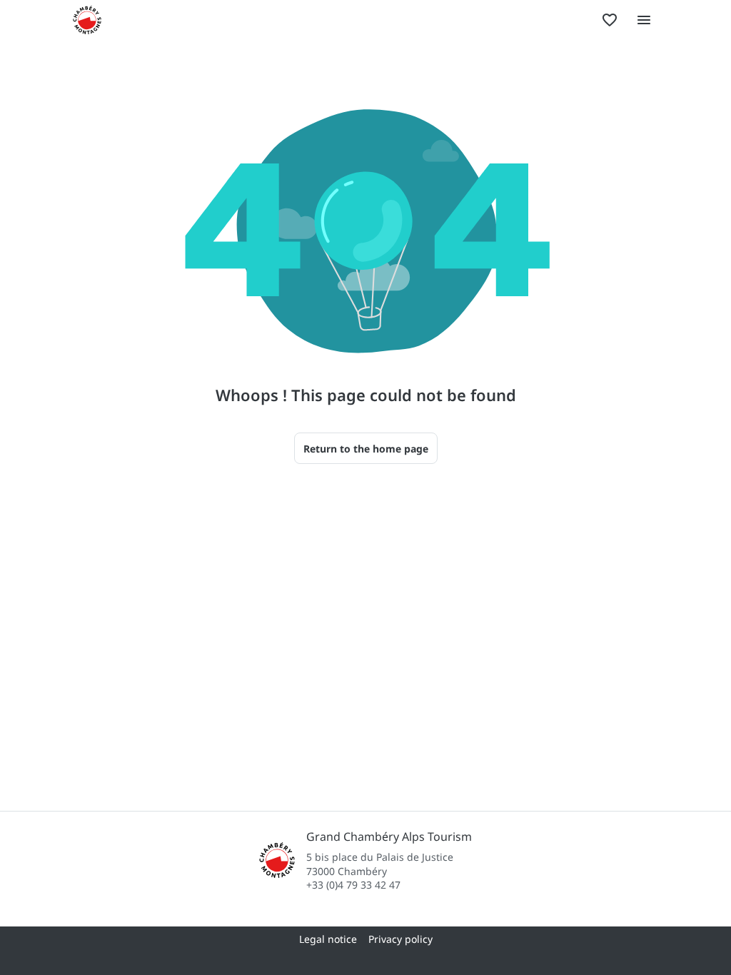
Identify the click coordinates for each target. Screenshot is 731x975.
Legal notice (328, 939)
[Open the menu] (644, 20)
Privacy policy (400, 939)
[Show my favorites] (609, 20)
